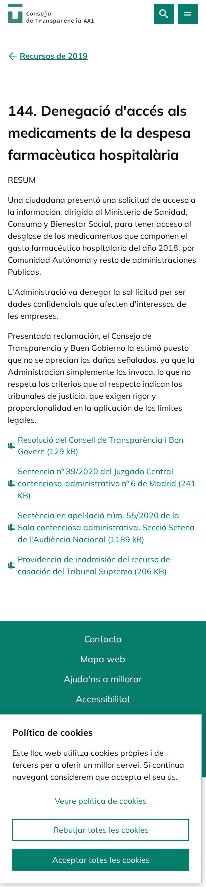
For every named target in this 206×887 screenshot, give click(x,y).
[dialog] (101, 798)
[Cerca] (164, 14)
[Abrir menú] (188, 14)
